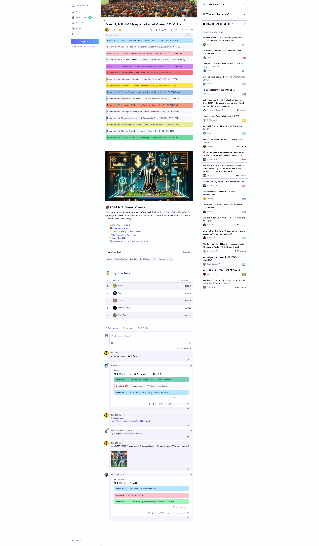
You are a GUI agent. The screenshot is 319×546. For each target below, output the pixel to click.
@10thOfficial (172, 212)
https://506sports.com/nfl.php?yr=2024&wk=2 (130, 421)
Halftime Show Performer (124, 235)
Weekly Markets (165, 259)
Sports (109, 259)
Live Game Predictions (122, 225)
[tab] (111, 328)
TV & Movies (145, 259)
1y (125, 353)
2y (124, 474)
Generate (186, 252)
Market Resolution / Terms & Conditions (130, 241)
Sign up (84, 41)
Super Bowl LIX (119, 238)
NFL (154, 259)
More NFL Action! (120, 228)
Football (133, 259)
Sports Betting (121, 259)
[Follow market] (185, 20)
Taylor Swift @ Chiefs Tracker (126, 231)
